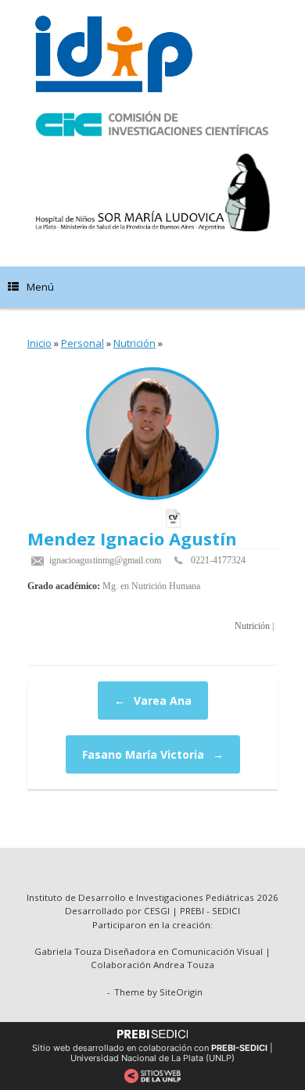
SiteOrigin (181, 992)
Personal (82, 343)
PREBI (192, 911)
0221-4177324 (218, 560)
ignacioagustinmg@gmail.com (104, 560)
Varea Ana (153, 700)
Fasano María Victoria (153, 754)
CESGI (158, 911)
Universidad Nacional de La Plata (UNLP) (152, 1057)
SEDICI (226, 911)
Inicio (39, 343)
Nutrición (134, 343)
